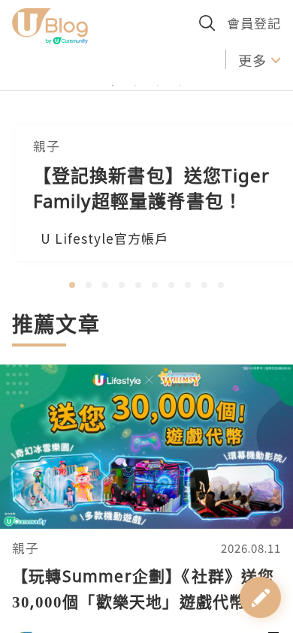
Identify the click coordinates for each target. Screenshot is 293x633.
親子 (25, 548)
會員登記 (254, 23)
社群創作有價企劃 (75, 59)
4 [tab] (180, 117)
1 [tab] (112, 117)
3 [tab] (157, 117)
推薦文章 (56, 324)
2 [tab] (135, 117)
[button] (72, 285)
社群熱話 (190, 59)
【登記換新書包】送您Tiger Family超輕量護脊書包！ (151, 188)
